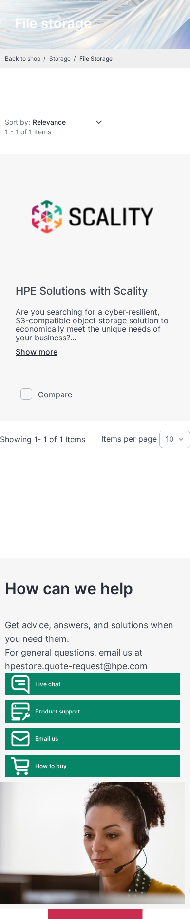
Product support (57, 711)
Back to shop (22, 58)
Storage (60, 58)
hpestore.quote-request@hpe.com (76, 666)
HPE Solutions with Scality (82, 290)
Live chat (47, 684)
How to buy (51, 765)
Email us (46, 738)
